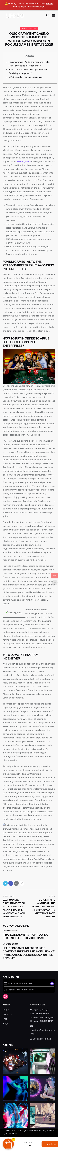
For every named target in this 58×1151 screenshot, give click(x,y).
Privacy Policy (27, 990)
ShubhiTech (11, 1133)
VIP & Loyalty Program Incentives (26, 76)
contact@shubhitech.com (42, 1032)
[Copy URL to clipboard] (21, 883)
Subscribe (52, 983)
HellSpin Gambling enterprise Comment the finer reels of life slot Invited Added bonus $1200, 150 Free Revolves (28, 953)
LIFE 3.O (15, 1130)
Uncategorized (29, 28)
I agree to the (21, 989)
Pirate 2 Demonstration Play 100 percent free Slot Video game (25, 936)
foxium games (24, 161)
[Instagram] (5, 996)
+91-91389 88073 (42, 1039)
